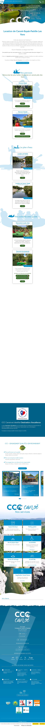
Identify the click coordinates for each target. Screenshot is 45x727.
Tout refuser (42, 723)
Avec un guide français (22, 275)
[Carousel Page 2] (22, 498)
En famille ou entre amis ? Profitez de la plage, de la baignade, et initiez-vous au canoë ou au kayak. (22, 673)
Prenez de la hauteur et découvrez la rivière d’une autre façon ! (36, 672)
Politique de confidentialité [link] (26, 725)
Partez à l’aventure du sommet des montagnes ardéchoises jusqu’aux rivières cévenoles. (36, 682)
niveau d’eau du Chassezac (16, 60)
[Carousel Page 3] (25, 498)
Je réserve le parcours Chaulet (22, 136)
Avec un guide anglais (21, 278)
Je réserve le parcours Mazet (22, 106)
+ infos (22, 103)
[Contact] (40, 2)
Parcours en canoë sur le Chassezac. (7, 671)
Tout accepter (35, 723)
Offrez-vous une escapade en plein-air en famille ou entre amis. (22, 681)
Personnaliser (16, 725)
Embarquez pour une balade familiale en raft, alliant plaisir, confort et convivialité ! (8, 681)
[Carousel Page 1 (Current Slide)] (20, 498)
